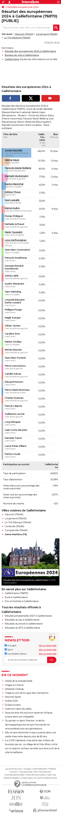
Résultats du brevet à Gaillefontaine (24, 623)
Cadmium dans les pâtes (18, 708)
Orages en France (14, 685)
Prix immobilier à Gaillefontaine (21, 601)
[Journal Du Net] (16, 798)
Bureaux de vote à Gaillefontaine (22, 55)
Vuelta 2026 (11, 700)
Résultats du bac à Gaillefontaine (22, 619)
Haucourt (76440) (24, 34)
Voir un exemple (47, 645)
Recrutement (45, 772)
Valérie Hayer (12, 160)
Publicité (52, 769)
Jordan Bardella (13, 150)
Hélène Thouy (12, 192)
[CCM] (44, 792)
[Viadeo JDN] (44, 804)
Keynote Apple (13, 696)
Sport (10, 649)
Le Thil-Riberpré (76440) (17, 37)
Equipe (28, 769)
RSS (36, 772)
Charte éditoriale (39, 769)
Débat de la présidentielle (18, 681)
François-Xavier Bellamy (18, 168)
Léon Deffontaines (15, 240)
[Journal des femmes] (16, 792)
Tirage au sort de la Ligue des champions (26, 692)
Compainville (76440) (16, 530)
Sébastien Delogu (14, 689)
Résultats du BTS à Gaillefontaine (22, 627)
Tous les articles (25, 772)
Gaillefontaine (12, 59)
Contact (13, 772)
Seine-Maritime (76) (16, 534)
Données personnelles (14, 775)
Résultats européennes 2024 (22, 7)
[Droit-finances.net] (44, 798)
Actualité (11, 645)
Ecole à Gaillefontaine (16, 597)
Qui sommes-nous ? (14, 769)
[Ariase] (16, 810)
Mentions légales (11, 778)
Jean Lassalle (12, 200)
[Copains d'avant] (16, 804)
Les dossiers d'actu (16, 653)
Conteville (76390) (14, 526)
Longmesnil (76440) (46, 34)
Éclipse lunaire (13, 704)
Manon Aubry (12, 208)
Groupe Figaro (26, 778)
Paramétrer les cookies (35, 775)
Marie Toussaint (14, 232)
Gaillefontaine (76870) (16, 593)
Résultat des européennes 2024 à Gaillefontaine (30, 51)
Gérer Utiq (51, 775)
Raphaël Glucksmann (16, 176)
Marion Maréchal (14, 184)
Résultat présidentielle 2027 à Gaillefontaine (28, 615)
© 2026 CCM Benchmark (46, 778)
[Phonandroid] (44, 810)
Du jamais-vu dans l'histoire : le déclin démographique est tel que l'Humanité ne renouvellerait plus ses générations (27, 724)
